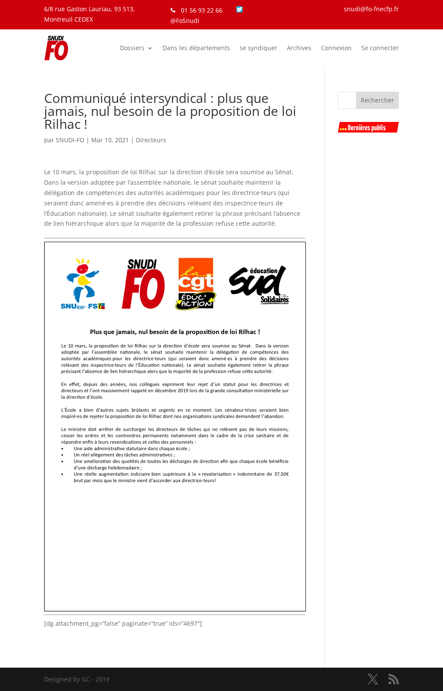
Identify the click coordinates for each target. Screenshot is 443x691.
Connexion (336, 48)
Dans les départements (196, 48)
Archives (299, 48)
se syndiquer (258, 48)
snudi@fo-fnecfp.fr (371, 9)
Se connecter (380, 48)
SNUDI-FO (70, 140)
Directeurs (151, 140)
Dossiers (132, 48)
